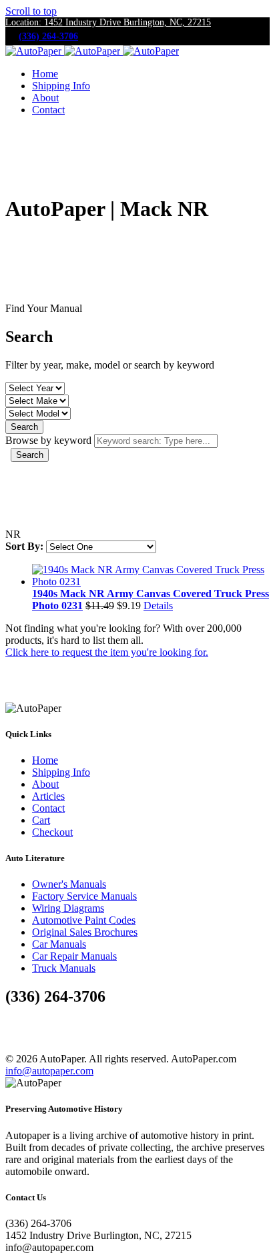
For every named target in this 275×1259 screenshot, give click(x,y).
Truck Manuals (63, 968)
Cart (41, 820)
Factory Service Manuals (84, 896)
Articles (48, 796)
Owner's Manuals (69, 884)
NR (13, 534)
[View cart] (16, 138)
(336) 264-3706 (48, 36)
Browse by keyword (48, 440)
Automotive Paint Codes (83, 920)
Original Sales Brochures (85, 932)
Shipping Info (61, 85)
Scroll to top (31, 11)
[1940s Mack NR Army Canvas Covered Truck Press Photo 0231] (151, 581)
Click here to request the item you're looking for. (106, 652)
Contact (48, 109)
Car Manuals (59, 944)
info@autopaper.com (49, 1070)
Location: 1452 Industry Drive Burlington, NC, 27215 (108, 22)
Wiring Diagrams (68, 908)
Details (158, 605)
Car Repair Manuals (74, 956)
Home (45, 73)
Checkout (52, 832)
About (45, 97)
